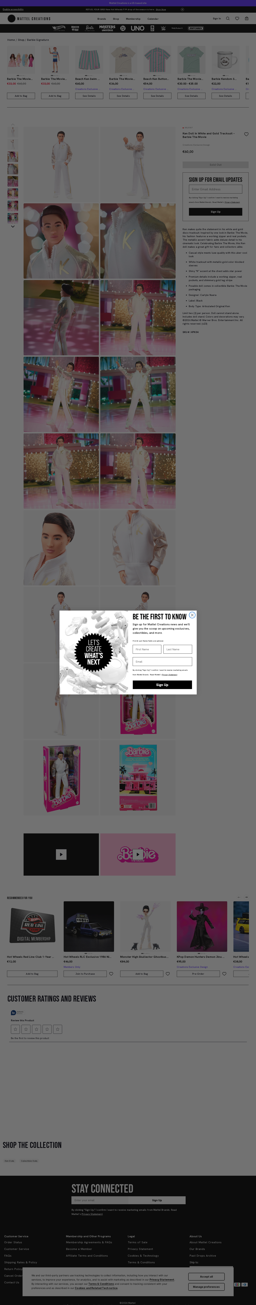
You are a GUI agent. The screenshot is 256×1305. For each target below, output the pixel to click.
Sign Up (162, 684)
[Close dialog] (192, 615)
